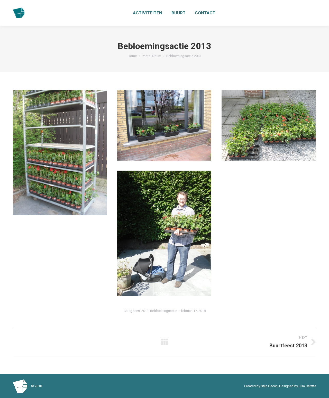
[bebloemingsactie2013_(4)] (164, 125)
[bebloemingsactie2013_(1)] (60, 152)
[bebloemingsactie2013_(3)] (164, 233)
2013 (145, 311)
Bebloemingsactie (163, 311)
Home (132, 56)
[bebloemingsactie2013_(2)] (269, 125)
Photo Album (151, 56)
